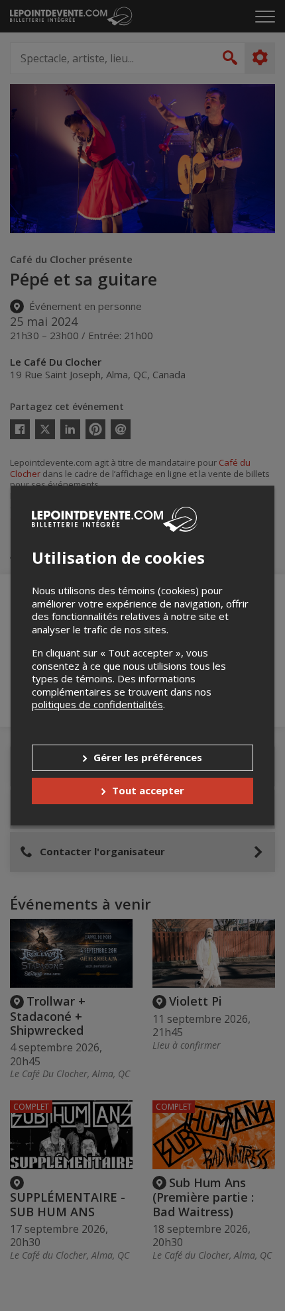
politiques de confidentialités (97, 704)
